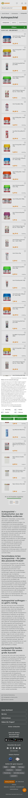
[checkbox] (2, 409)
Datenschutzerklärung (16, 378)
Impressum (24, 378)
